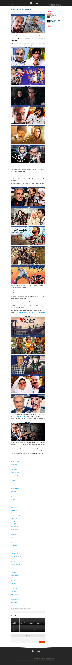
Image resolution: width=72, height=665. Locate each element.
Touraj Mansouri (14, 458)
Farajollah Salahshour (15, 488)
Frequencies (25, 2)
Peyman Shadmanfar (15, 548)
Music (52, 2)
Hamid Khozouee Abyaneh (16, 556)
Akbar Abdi (13, 480)
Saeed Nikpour (13, 469)
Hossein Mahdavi (14, 604)
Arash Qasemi (13, 572)
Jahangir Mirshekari (14, 596)
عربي (23, 5)
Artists (49, 2)
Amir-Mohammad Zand (15, 515)
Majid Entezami (14, 466)
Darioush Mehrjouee (15, 461)
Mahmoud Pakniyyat (15, 475)
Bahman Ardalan (14, 586)
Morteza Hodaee (14, 561)
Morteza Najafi (14, 545)
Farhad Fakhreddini (14, 477)
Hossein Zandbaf (27, 608)
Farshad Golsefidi (14, 550)
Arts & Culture (45, 2)
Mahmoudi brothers (14, 518)
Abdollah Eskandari (14, 529)
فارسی (16, 5)
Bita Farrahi (13, 512)
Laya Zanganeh (14, 521)
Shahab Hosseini (14, 464)
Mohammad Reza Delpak (15, 567)
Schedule (21, 2)
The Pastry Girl (23, 416)
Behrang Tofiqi (13, 523)
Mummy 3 (17, 416)
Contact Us (59, 2)
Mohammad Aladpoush (15, 564)
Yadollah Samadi (14, 510)
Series (12, 2)
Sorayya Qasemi (14, 507)
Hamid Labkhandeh (14, 526)
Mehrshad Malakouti (15, 599)
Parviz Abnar (13, 591)
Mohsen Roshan (14, 580)
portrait (21, 608)
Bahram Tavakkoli (14, 493)
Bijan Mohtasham (14, 537)
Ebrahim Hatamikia (14, 502)
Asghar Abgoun (14, 583)
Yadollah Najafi (14, 602)
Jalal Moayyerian (14, 531)
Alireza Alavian (14, 577)
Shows (18, 2)
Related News (15, 616)
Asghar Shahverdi (14, 594)
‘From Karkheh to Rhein (19, 312)
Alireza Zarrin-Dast (14, 553)
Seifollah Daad (13, 491)
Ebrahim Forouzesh (14, 496)
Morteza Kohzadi (14, 540)
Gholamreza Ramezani (15, 485)
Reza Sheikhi (13, 558)
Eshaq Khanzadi (14, 588)
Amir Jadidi (13, 499)
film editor (17, 608)
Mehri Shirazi (13, 534)
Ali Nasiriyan (13, 504)
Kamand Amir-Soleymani (15, 472)
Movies (15, 2)
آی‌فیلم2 (20, 5)
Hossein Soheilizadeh (15, 483)
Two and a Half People (28, 312)
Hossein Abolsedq (14, 575)
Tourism (55, 2)
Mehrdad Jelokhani (14, 569)
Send (41, 642)
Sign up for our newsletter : (38, 658)
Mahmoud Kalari (14, 542)
